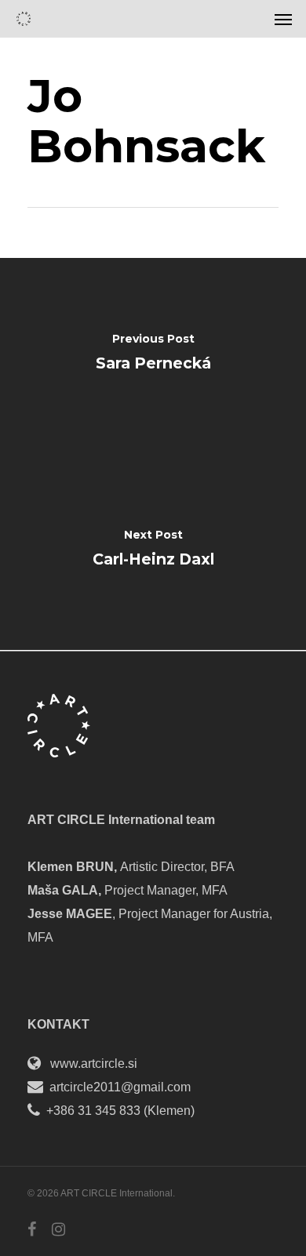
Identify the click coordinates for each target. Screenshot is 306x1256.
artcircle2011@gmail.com (120, 1087)
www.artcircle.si (93, 1063)
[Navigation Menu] (283, 19)
